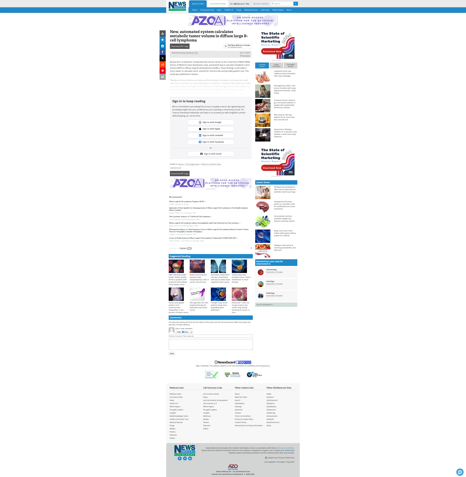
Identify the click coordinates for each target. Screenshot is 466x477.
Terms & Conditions (243, 416)
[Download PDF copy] (163, 33)
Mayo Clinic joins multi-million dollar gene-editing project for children (285, 233)
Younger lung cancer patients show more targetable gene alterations (219, 306)
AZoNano (270, 397)
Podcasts (173, 435)
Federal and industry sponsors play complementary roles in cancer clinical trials (199, 278)
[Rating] (163, 40)
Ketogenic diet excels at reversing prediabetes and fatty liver (285, 247)
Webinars (207, 416)
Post (172, 353)
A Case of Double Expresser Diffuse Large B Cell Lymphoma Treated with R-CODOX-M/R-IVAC (202, 238)
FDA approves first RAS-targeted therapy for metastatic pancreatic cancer (199, 306)
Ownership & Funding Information (249, 425)
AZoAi (268, 425)
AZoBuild (270, 419)
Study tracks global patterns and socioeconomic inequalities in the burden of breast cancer (178, 307)
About (237, 394)
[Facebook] (163, 52)
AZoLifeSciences (272, 422)
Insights (173, 413)
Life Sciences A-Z (210, 403)
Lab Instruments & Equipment (215, 400)
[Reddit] (163, 64)
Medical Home (198, 4)
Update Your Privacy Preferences (280, 457)
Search (237, 400)
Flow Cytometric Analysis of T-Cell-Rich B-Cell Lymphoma (189, 217)
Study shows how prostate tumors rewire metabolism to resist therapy (241, 278)
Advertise (238, 410)
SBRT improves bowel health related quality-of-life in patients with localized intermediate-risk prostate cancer (178, 280)
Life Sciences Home (217, 4)
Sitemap (238, 406)
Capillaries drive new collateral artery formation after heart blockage (284, 73)
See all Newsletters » (264, 304)
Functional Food (176, 397)
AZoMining (270, 413)
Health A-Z (174, 403)
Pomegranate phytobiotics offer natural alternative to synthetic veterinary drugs (285, 189)
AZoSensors (271, 410)
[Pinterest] (163, 70)
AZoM (268, 394)
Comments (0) (175, 168)
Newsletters (240, 403)
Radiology (270, 293)
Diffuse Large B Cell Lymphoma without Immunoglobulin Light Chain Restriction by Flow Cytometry (204, 223)
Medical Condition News (211, 164)
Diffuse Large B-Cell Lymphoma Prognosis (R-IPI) (186, 201)
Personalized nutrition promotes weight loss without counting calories (284, 218)
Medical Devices (176, 422)
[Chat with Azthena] (460, 472)
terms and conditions (285, 448)
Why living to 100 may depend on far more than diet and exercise (284, 117)
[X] (163, 58)
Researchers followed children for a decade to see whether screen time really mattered (285, 133)
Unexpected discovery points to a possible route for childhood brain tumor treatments (284, 205)
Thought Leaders (176, 410)
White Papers (175, 406)
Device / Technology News (189, 164)
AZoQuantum (271, 416)
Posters (173, 432)
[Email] (163, 77)
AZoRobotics (271, 406)
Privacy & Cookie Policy (244, 419)
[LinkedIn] (163, 46)
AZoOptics (270, 403)
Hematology (271, 269)
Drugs (172, 425)
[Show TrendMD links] (251, 248)
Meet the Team (241, 397)
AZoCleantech (272, 400)
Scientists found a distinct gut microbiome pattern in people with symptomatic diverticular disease (284, 104)
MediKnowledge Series (179, 416)
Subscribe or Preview (274, 272)
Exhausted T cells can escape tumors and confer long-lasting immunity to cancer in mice (241, 307)
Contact (238, 413)
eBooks (172, 428)
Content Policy (240, 422)
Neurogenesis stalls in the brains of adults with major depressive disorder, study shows (285, 89)
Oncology (270, 281)
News (172, 400)
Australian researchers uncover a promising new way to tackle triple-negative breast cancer (221, 278)
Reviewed (246, 56)
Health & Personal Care (179, 419)
